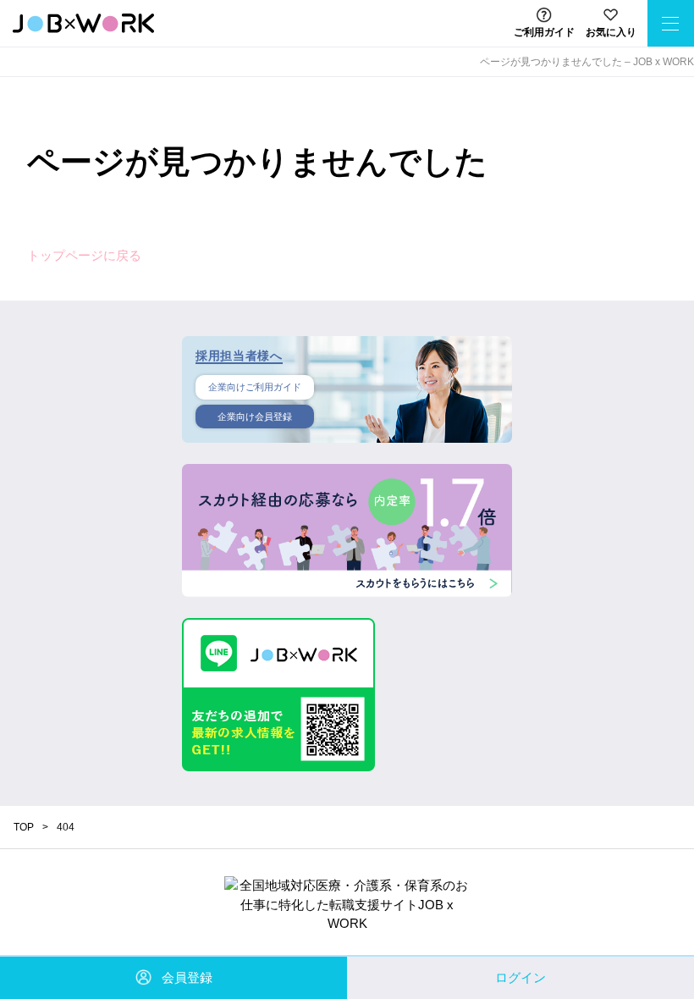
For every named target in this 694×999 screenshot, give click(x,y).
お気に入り (611, 32)
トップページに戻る (84, 255)
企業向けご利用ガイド (254, 387)
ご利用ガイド (544, 32)
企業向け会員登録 (255, 416)
